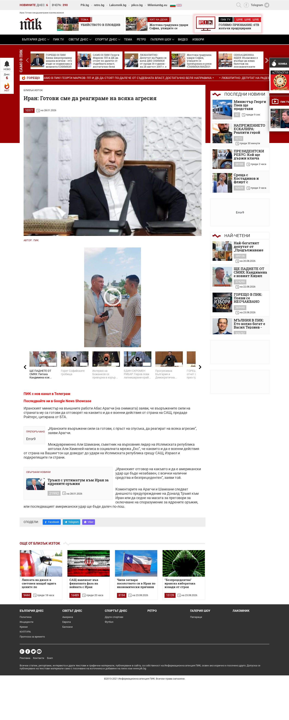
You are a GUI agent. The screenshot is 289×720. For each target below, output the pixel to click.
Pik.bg (85, 5)
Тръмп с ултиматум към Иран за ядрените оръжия (78, 482)
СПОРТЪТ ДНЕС (106, 39)
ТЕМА (128, 39)
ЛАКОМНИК (241, 611)
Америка (67, 617)
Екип (50, 658)
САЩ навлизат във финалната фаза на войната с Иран (83, 583)
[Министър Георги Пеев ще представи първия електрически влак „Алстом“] (222, 109)
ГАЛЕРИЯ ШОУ (161, 39)
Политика (25, 617)
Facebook (53, 521)
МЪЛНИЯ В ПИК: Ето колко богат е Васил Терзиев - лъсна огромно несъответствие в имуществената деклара (250, 323)
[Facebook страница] (27, 651)
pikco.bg (137, 5)
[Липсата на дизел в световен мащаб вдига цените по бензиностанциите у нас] (41, 563)
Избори (198, 39)
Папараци (196, 617)
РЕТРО (141, 39)
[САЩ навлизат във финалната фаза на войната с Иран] (88, 563)
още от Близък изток (40, 543)
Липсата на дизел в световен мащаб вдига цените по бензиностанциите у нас (40, 583)
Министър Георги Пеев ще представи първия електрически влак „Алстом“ (250, 105)
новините (28, 5)
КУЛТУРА (25, 631)
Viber (90, 521)
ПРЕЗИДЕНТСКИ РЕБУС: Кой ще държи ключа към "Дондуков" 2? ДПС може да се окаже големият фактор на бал (250, 154)
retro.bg (99, 5)
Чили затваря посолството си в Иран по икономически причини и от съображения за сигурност (136, 583)
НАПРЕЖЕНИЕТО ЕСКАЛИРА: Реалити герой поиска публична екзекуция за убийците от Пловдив (249, 129)
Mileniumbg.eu (157, 5)
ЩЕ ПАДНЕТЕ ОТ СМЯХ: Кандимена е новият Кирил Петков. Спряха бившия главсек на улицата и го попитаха (250, 272)
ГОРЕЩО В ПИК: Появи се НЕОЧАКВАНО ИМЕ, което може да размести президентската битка (249, 298)
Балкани (67, 626)
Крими (24, 626)
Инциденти (26, 621)
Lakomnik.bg (117, 5)
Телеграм (62, 394)
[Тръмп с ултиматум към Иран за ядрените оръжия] (35, 484)
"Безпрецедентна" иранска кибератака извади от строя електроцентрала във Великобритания (181, 583)
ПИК (36, 240)
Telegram (73, 521)
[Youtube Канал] (39, 651)
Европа (66, 621)
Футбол (109, 621)
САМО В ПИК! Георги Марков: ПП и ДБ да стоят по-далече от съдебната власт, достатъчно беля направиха (89, 78)
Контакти (38, 658)
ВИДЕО (183, 39)
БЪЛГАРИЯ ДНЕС (34, 39)
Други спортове (114, 617)
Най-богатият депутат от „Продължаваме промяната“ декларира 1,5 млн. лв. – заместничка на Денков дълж (248, 246)
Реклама (25, 658)
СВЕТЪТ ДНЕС (78, 39)
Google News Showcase (72, 401)
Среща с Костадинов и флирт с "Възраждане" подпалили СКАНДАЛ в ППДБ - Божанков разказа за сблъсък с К (250, 178)
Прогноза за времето (32, 636)
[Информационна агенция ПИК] (31, 23)
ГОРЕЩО (33, 78)
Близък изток (33, 90)
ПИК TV (58, 39)
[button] (266, 60)
